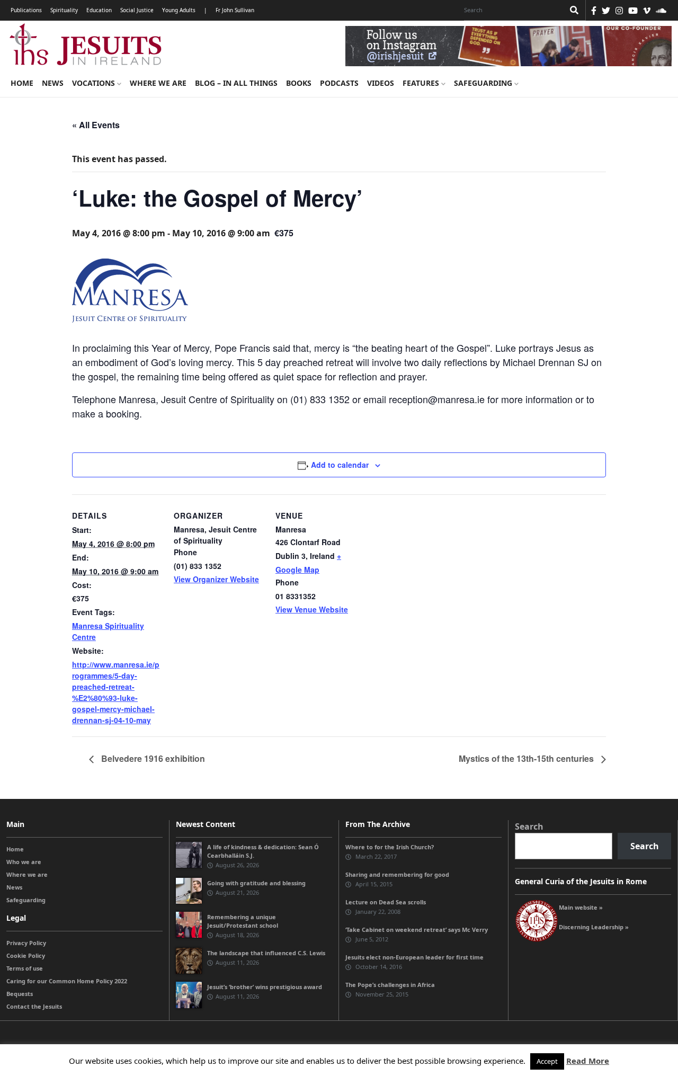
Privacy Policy (26, 943)
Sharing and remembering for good (397, 874)
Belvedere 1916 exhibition (152, 758)
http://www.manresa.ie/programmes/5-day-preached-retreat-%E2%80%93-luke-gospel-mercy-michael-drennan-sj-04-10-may (115, 692)
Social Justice (137, 10)
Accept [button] (547, 1061)
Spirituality (64, 10)
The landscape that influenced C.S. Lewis (266, 953)
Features (422, 83)
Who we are (23, 862)
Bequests (19, 994)
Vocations (94, 83)
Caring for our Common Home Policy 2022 (66, 981)
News (53, 83)
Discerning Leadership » (594, 927)
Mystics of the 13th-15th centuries (527, 758)
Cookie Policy (25, 955)
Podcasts (339, 83)
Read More (587, 1060)
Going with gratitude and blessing (256, 883)
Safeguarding (484, 83)
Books (298, 83)
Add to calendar (340, 464)
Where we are (158, 83)
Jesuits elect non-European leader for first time (414, 957)
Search (529, 826)
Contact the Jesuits (34, 1006)
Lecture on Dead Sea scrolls (385, 902)
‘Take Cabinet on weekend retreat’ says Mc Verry (416, 929)
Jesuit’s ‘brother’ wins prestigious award (264, 987)
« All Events (96, 125)
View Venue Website (311, 609)
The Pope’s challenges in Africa (390, 985)
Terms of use (24, 968)
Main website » (581, 907)
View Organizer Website (216, 579)
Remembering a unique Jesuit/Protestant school (242, 921)
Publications (26, 10)
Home (22, 83)
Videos (380, 83)
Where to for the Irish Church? (389, 847)
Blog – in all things (236, 83)
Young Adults (178, 10)
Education (99, 10)
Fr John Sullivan (235, 10)
